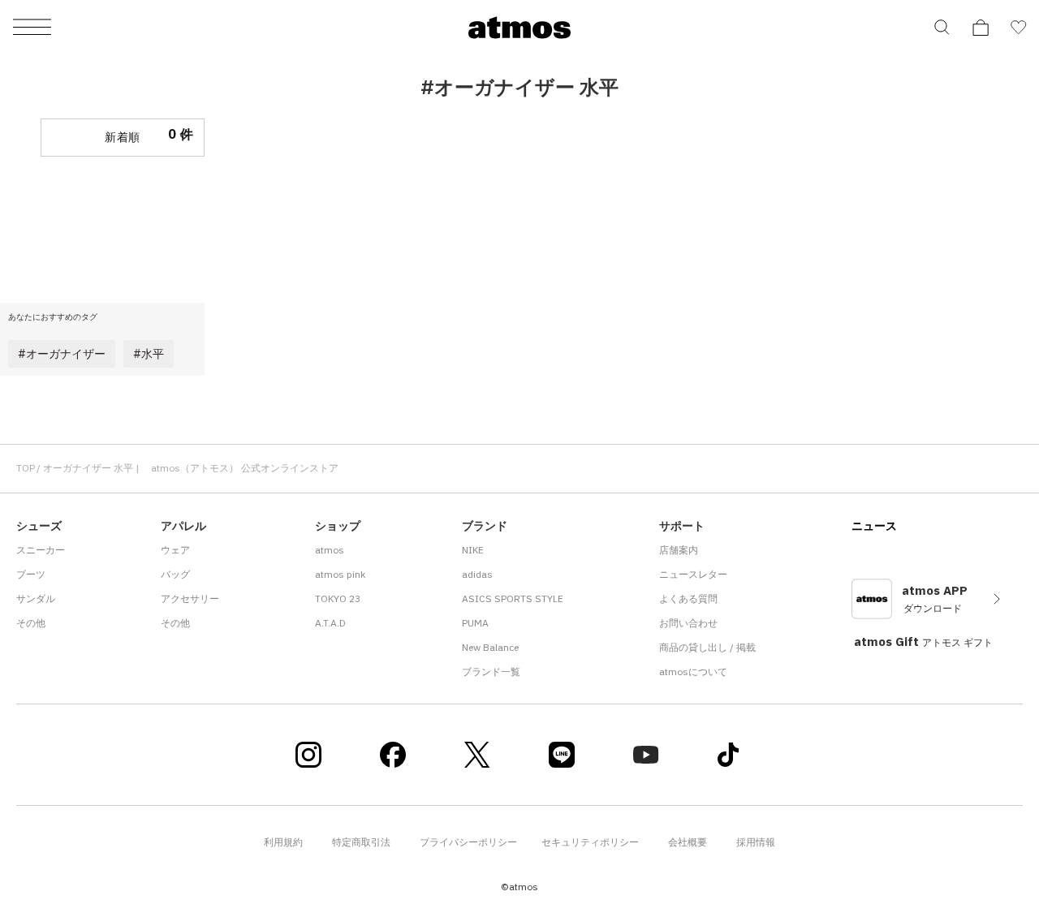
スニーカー (40, 550)
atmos (329, 550)
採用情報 (755, 842)
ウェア (175, 550)
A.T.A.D (330, 623)
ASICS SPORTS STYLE (512, 598)
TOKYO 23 (337, 598)
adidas (477, 574)
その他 (30, 623)
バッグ (175, 574)
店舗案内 (678, 550)
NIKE (473, 550)
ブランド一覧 (491, 671)
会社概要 (687, 842)
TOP (25, 468)
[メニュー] (32, 28)
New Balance (490, 647)
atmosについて (693, 671)
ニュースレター (693, 574)
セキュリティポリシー (590, 842)
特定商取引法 (361, 842)
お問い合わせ (688, 623)
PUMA (475, 623)
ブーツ (30, 574)
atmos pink (340, 574)
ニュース (874, 526)
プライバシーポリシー (468, 842)
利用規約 (283, 842)
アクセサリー (190, 598)
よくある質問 (688, 598)
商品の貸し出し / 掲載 (707, 647)
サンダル (35, 598)
